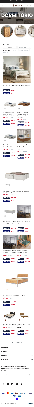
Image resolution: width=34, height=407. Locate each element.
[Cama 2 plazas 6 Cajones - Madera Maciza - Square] (24, 242)
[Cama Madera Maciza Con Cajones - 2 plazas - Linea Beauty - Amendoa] (24, 136)
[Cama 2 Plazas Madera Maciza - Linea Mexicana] (17, 69)
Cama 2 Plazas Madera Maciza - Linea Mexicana (16, 85)
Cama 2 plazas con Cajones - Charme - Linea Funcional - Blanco (10, 114)
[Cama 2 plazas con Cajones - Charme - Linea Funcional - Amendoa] (24, 104)
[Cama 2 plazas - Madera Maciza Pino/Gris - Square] (17, 279)
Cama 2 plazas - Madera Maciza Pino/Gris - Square (15, 296)
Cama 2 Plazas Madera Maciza (9, 325)
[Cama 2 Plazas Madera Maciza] (10, 315)
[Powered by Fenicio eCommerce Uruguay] (30, 403)
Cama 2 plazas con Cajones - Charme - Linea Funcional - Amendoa (23, 115)
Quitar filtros (6, 52)
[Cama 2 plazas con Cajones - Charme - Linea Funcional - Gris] (10, 136)
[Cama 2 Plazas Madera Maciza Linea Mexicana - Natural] (24, 211)
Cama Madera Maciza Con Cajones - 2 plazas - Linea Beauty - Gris (9, 221)
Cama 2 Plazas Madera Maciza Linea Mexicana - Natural (23, 221)
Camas (14, 50)
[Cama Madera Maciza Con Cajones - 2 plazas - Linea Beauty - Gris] (10, 211)
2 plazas (23, 50)
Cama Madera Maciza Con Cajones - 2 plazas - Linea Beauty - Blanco (16, 192)
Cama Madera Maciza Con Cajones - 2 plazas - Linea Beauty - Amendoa (23, 147)
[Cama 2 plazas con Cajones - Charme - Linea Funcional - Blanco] (10, 104)
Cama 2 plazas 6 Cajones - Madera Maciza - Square (22, 252)
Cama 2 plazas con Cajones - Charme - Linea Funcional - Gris (9, 146)
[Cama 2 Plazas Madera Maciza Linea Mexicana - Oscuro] (10, 242)
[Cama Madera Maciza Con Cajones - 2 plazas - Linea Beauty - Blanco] (17, 175)
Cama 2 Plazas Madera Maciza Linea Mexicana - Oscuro (9, 252)
